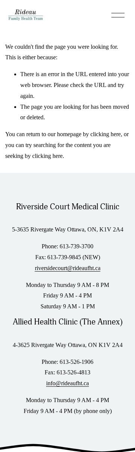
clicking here (105, 134)
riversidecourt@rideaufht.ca (67, 268)
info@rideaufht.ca (67, 383)
